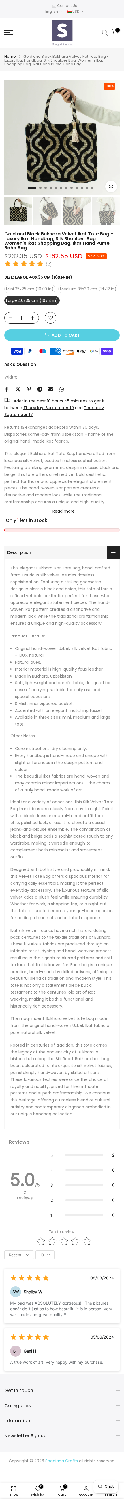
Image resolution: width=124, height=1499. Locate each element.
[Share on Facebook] (7, 389)
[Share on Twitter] (17, 389)
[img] (24, 264)
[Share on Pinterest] (28, 389)
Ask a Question (20, 364)
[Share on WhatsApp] (61, 389)
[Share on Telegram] (39, 389)
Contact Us (67, 5)
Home (10, 56)
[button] (83, 1155)
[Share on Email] (50, 389)
